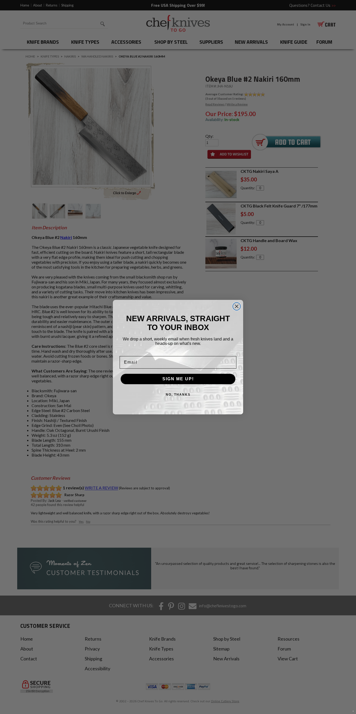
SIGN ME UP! (178, 379)
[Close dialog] (237, 306)
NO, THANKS (178, 394)
